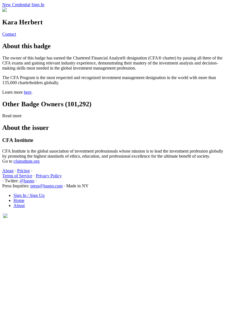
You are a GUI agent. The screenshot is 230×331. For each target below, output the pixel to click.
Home (18, 200)
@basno (27, 180)
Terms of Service (17, 175)
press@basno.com (46, 185)
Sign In (37, 4)
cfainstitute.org (26, 161)
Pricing (23, 170)
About (7, 170)
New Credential (16, 4)
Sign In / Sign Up (29, 195)
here (27, 92)
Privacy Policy (49, 175)
